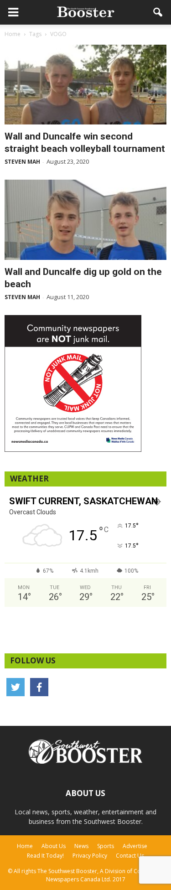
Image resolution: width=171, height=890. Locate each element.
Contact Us (130, 855)
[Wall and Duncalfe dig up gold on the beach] (85, 219)
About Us (53, 846)
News (81, 846)
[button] (158, 12)
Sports (105, 846)
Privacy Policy (90, 855)
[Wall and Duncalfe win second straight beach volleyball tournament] (85, 84)
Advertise (135, 846)
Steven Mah (22, 162)
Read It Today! (45, 855)
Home (25, 846)
